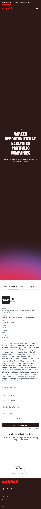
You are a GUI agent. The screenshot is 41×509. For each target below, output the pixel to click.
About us (4, 499)
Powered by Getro (34, 428)
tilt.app (12, 302)
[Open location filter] (37, 413)
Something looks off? (11, 387)
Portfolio (4, 503)
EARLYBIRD (6, 2)
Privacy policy (16, 473)
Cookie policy (25, 473)
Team (3, 506)
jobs (5, 287)
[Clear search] (37, 400)
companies (12, 287)
